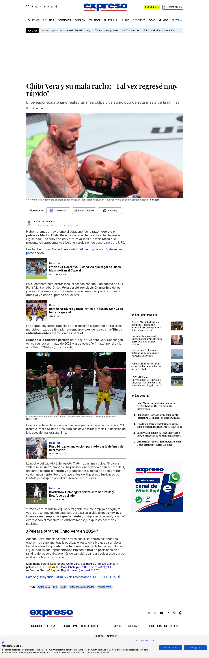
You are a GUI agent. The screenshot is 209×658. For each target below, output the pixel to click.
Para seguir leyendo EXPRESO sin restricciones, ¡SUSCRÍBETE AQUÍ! (73, 577)
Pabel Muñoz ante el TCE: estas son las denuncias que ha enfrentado (146, 366)
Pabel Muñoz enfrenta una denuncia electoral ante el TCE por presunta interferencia (156, 405)
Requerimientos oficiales (82, 626)
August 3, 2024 (90, 570)
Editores (114, 626)
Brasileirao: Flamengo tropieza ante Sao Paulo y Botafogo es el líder (81, 493)
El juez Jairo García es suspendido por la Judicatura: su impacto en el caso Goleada (158, 416)
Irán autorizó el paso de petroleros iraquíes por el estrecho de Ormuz (145, 352)
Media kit (135, 626)
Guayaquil (111, 20)
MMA (63, 586)
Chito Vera (44, 586)
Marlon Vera (104, 586)
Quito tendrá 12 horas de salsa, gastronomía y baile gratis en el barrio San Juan (159, 443)
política (48, 20)
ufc (55, 586)
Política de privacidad (145, 640)
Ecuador (95, 20)
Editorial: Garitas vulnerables (158, 30)
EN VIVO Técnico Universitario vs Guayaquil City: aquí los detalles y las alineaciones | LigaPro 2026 (146, 381)
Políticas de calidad (165, 626)
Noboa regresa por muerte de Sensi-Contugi (66, 30)
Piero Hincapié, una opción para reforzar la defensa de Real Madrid (86, 448)
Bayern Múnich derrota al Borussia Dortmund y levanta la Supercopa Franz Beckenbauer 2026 (146, 326)
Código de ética (43, 626)
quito (125, 20)
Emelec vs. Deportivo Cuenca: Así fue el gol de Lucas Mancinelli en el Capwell (85, 268)
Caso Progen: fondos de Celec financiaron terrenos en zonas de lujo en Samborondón (159, 434)
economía (64, 20)
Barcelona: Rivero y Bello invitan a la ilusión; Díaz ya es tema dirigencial (86, 310)
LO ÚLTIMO (33, 20)
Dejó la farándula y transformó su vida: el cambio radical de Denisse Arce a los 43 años (159, 425)
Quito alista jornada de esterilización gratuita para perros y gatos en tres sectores (146, 340)
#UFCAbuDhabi (65, 567)
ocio (152, 20)
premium (177, 20)
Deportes (139, 20)
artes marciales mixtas (82, 586)
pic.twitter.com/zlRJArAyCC (93, 567)
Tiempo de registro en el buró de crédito (117, 30)
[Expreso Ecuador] (51, 616)
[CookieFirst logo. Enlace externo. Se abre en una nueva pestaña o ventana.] (3, 642)
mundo (163, 20)
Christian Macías (44, 221)
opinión (80, 20)
